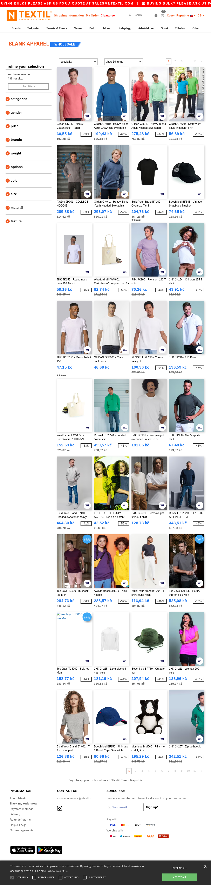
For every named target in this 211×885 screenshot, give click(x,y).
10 (188, 770)
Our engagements (21, 830)
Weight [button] (16, 153)
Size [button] (14, 194)
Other (195, 28)
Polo (92, 28)
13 (194, 61)
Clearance (108, 15)
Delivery (15, 814)
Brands (16, 28)
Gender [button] (16, 112)
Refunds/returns (20, 819)
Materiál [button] (17, 207)
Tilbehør (180, 28)
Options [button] (17, 167)
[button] (157, 15)
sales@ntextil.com (113, 3)
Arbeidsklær (146, 28)
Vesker (78, 28)
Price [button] (15, 126)
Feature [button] (16, 221)
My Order (92, 15)
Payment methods (21, 808)
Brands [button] (16, 139)
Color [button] (15, 180)
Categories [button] (19, 99)
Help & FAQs (18, 825)
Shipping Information (69, 15)
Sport (164, 28)
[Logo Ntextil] (29, 15)
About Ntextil (18, 798)
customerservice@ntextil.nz (75, 798)
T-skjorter (33, 28)
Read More (62, 870)
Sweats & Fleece (56, 28)
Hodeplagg (124, 28)
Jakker (106, 28)
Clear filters (28, 86)
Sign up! (152, 807)
